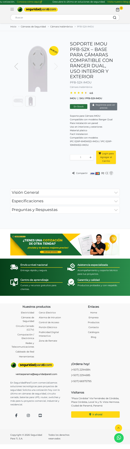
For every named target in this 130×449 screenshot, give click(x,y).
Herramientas (26, 356)
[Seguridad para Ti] (36, 365)
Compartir (81, 173)
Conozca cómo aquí (28, 1)
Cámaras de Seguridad (33, 26)
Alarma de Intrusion (50, 317)
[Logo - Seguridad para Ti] (37, 9)
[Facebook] (16, 415)
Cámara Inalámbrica (61, 26)
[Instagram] (28, 415)
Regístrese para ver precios (105, 106)
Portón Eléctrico (48, 327)
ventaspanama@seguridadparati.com (36, 374)
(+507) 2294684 (81, 369)
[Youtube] (40, 415)
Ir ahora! (97, 414)
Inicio (13, 26)
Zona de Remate (48, 340)
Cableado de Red (25, 351)
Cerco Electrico (47, 312)
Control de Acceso (49, 322)
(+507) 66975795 (81, 381)
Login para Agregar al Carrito (107, 157)
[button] (118, 428)
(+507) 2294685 (80, 375)
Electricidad (27, 312)
